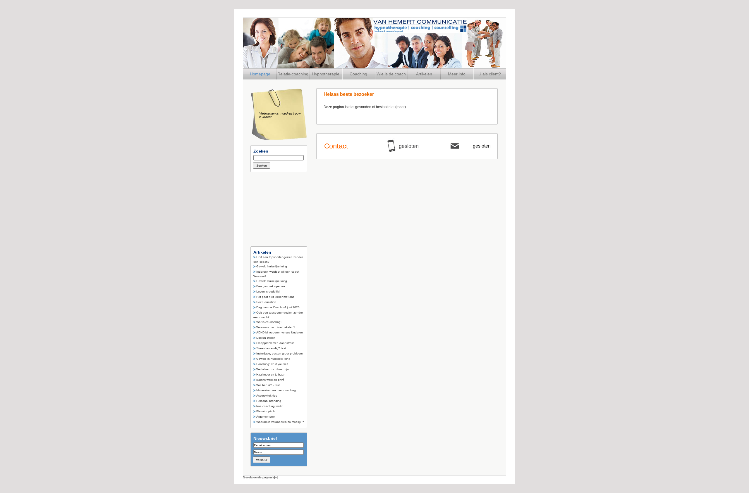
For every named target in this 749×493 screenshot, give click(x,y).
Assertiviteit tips (266, 395)
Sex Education (266, 302)
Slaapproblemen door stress (275, 343)
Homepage (260, 74)
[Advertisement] (279, 207)
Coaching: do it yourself (272, 364)
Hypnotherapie (325, 74)
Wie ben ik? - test (268, 385)
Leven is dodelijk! (268, 291)
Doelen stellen (266, 337)
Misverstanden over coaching (276, 390)
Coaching (358, 74)
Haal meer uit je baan (270, 374)
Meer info (456, 74)
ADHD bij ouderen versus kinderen (279, 332)
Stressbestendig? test (271, 348)
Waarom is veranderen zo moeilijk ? (280, 421)
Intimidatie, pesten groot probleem (279, 353)
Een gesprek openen (270, 286)
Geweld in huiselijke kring (273, 358)
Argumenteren (266, 416)
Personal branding (268, 400)
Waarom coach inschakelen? (275, 327)
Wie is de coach (391, 74)
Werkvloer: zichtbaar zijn (272, 369)
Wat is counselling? (269, 322)
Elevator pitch (265, 411)
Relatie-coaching (292, 74)
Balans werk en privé (270, 379)
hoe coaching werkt (269, 406)
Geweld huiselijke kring (271, 266)
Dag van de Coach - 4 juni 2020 (278, 307)
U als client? (489, 74)
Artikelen (424, 74)
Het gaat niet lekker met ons (275, 296)
